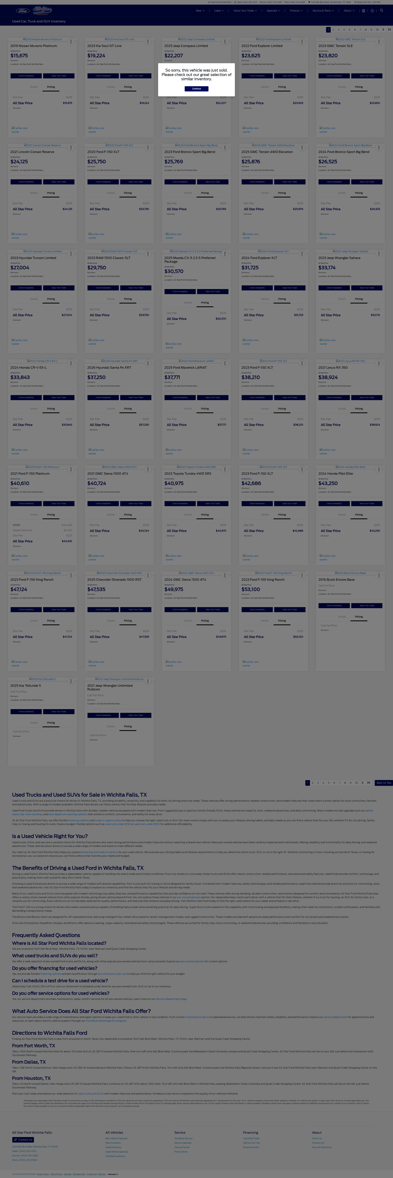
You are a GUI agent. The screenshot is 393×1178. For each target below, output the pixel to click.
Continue (196, 89)
